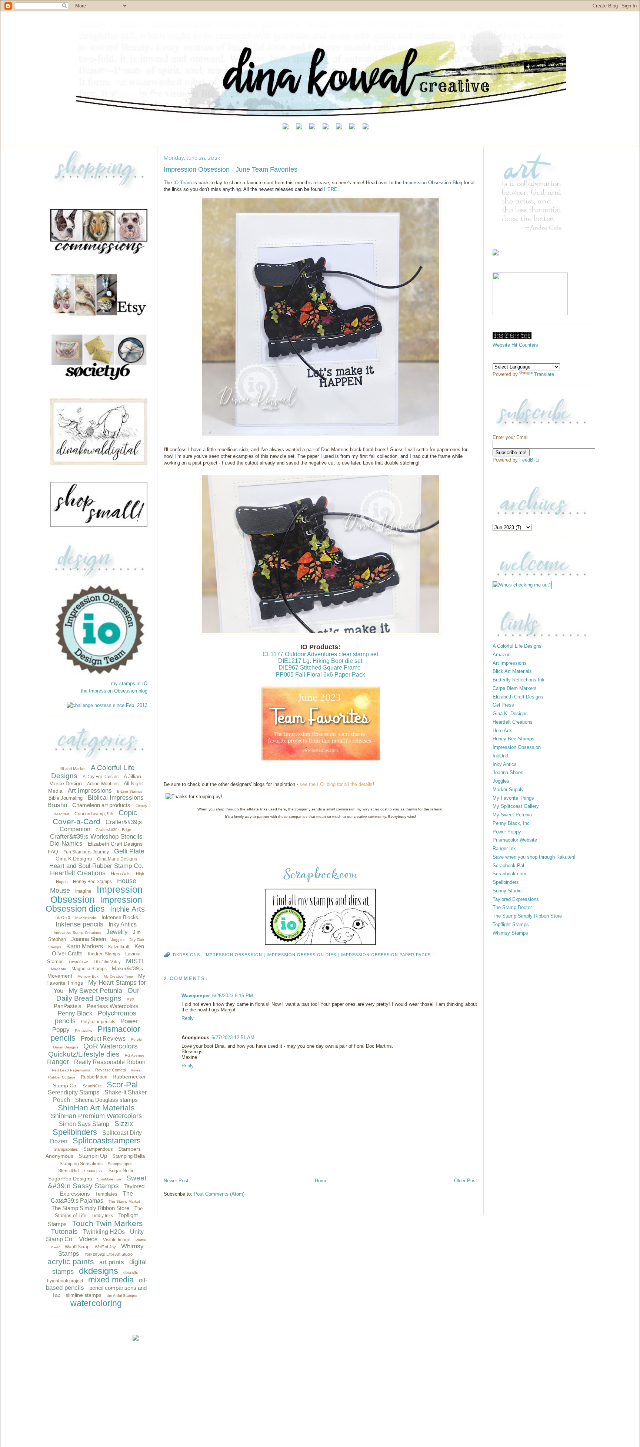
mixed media (111, 1279)
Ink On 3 (62, 917)
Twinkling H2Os (104, 1232)
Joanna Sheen (88, 939)
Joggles (117, 940)
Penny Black (75, 1013)
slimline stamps (83, 1295)
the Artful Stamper (122, 1296)
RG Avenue (134, 1055)
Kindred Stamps (104, 954)
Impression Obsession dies (94, 904)
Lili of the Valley (107, 961)
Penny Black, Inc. (512, 823)
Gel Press (503, 705)
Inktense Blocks (119, 917)
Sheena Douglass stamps (106, 1100)
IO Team (182, 182)
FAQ (53, 852)
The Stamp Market (124, 1201)
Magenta (58, 969)
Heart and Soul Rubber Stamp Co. (96, 865)
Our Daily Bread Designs (97, 994)
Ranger (58, 1062)
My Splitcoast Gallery (516, 806)
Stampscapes (120, 1164)
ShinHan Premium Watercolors (96, 1116)
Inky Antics (123, 924)
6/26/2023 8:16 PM (232, 995)
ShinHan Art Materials (96, 1107)
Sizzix (123, 1123)
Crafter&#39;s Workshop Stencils (96, 836)
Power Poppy (507, 832)
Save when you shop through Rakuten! (534, 857)
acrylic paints (70, 1261)
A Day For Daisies (101, 776)
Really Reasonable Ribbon (110, 1062)
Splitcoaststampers (107, 1140)
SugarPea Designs (70, 1179)
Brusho (57, 805)
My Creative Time (118, 976)
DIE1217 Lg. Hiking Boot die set (320, 661)
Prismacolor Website (515, 840)
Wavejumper (195, 995)
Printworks (83, 1030)
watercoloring (96, 1303)
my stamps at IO (129, 683)
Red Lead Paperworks (71, 1070)
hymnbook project (65, 1281)
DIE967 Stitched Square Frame (320, 667)
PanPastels (67, 1006)
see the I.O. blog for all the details (336, 784)
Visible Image (116, 1239)
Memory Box (88, 976)
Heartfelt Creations (78, 873)
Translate (544, 374)
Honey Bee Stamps (92, 881)
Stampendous (98, 1149)
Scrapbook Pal (508, 865)
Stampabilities (66, 1149)
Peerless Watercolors (113, 1006)
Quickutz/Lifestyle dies (84, 1054)
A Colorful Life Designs (517, 646)
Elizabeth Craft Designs (115, 844)
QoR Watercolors (110, 1046)
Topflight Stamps (511, 924)
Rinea (136, 1070)
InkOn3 (500, 756)
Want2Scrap (77, 1246)
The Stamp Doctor (512, 907)
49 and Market (73, 768)
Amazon (501, 654)
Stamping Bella (128, 1156)
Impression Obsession (96, 894)
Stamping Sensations (81, 1163)
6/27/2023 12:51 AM (232, 1037)
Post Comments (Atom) (219, 1194)
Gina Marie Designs (117, 859)
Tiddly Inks (102, 1215)
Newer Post (176, 1180)
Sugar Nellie (121, 1170)
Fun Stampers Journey (86, 852)
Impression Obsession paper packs (386, 954)
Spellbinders (75, 1132)
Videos (88, 1239)
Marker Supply (508, 789)
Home (321, 1180)
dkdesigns (98, 1271)
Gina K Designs (74, 859)
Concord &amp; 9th (93, 813)
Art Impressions (90, 790)
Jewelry (117, 931)
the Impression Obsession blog (114, 691)
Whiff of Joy (105, 1247)
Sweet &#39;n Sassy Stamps (97, 1182)
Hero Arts (121, 873)
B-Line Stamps (129, 791)
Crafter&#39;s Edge (113, 829)
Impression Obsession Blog (432, 182)
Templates (106, 1194)
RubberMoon (94, 1077)
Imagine (83, 891)
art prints (111, 1262)
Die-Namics (66, 843)
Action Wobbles (103, 783)
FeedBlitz (529, 460)
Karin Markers (84, 946)
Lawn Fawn (79, 962)
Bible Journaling (66, 798)
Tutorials (64, 1231)
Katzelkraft (118, 946)
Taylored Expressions (516, 899)
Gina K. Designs (510, 713)
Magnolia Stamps (89, 968)
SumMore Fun (109, 1179)
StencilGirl (68, 1170)
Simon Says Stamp (84, 1124)
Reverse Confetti (110, 1070)
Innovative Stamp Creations (77, 933)
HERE (330, 189)
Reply (187, 1018)
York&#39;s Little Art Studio (108, 1254)
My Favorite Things (513, 798)
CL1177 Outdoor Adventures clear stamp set (320, 654)
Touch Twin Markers (107, 1223)
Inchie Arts (127, 909)
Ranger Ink (504, 848)
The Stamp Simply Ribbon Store (90, 1208)
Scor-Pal (122, 1084)
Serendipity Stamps (73, 1092)
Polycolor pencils (98, 1021)
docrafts (130, 1272)
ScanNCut (92, 1086)
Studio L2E (93, 1171)
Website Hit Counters (515, 345)
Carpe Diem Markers (515, 688)
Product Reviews (103, 1038)
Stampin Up (93, 1156)
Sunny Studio (507, 890)
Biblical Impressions (116, 797)
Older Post (465, 1180)
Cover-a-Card (76, 821)
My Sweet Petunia (95, 990)
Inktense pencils (79, 924)
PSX (130, 999)
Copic (128, 813)
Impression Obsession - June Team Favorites (230, 169)
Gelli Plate (129, 851)
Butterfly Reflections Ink (518, 680)
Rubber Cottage (62, 1077)
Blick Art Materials (512, 671)
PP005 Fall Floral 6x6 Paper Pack (320, 674)
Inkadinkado (85, 918)
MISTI (135, 961)
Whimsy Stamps (510, 933)
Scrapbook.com (509, 873)
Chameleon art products (101, 805)
